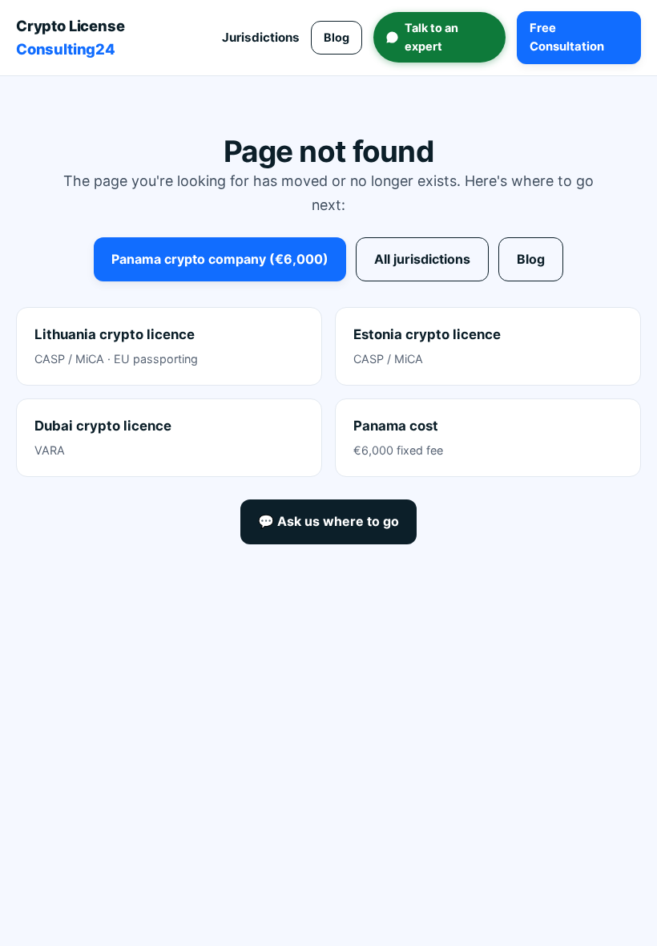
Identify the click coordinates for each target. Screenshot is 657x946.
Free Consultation (567, 37)
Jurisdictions (261, 37)
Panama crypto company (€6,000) (219, 259)
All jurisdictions (422, 259)
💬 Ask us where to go (328, 521)
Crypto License (70, 37)
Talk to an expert (431, 36)
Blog (336, 37)
